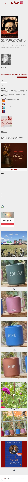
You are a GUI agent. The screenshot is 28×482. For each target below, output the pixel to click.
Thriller (2, 95)
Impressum (2, 196)
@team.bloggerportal (15, 90)
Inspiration (12, 93)
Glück (16, 45)
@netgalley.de (3, 90)
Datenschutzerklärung (15, 477)
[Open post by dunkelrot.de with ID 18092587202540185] (14, 395)
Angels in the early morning (5, 91)
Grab (17, 45)
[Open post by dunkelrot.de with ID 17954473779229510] (14, 304)
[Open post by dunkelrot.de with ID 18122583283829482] (14, 365)
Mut (2, 94)
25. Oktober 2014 (2, 14)
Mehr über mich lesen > (3, 67)
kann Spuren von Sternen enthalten (5, 181)
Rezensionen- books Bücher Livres (4, 187)
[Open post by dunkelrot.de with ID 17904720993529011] (14, 454)
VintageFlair (2, 188)
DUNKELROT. (6, 478)
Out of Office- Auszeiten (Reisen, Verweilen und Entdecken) (7, 186)
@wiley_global (25, 90)
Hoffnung (26, 45)
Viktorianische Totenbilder (14, 47)
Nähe (10, 94)
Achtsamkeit (2, 91)
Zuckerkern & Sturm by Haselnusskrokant (5, 190)
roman (14, 94)
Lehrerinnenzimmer (3, 184)
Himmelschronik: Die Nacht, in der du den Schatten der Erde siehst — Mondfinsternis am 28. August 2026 (12, 137)
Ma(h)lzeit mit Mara (3, 185)
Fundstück (9, 45)
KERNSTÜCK (2, 183)
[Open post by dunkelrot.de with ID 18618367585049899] (14, 334)
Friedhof (7, 45)
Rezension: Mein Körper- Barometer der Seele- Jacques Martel (12, 99)
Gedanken (11, 45)
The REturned (3, 47)
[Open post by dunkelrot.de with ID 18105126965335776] (14, 273)
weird (18, 47)
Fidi (5, 14)
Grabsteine (20, 45)
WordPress (17, 478)
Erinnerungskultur (2, 45)
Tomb (6, 47)
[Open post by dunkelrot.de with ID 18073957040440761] (14, 244)
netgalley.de (4, 94)
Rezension (12, 94)
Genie (14, 45)
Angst (9, 91)
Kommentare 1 (7, 14)
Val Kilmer (11, 47)
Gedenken (13, 45)
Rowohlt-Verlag (17, 94)
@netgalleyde (7, 90)
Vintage (17, 47)
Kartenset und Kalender (3, 182)
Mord (1, 94)
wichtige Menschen (3, 189)
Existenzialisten (5, 45)
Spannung (19, 94)
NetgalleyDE (8, 94)
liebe (26, 93)
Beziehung (20, 91)
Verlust (7, 95)
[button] (1, 480)
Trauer (9, 47)
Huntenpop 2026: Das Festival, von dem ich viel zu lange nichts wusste (8, 138)
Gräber (18, 45)
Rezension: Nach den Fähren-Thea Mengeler (10, 106)
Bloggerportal (24, 91)
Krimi (24, 93)
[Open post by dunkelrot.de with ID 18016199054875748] (14, 424)
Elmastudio (23, 478)
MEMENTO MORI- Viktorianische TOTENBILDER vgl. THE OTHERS (13, 13)
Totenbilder (8, 47)
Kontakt (12, 477)
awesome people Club (13, 91)
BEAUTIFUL (17, 91)
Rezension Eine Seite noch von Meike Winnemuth (11, 110)
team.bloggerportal (23, 94)
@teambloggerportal (22, 90)
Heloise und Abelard (23, 45)
